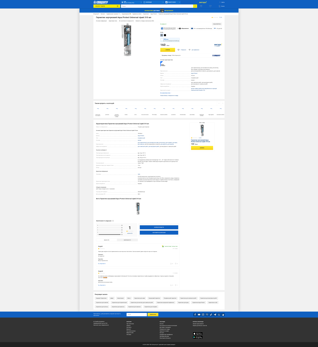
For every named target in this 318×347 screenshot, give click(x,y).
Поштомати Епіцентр (165, 338)
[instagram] (203, 314)
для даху (175, 142)
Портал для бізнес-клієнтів (200, 325)
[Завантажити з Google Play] (198, 337)
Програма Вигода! (164, 336)
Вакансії (129, 329)
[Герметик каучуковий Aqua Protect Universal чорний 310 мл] (165, 35)
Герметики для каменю (134, 306)
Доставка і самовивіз (165, 327)
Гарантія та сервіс (164, 331)
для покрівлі (169, 142)
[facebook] (195, 314)
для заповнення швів (152, 142)
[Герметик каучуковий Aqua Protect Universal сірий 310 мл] (161, 35)
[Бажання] (210, 6)
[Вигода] (203, 2)
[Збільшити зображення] (155, 25)
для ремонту (164, 144)
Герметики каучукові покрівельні (165, 302)
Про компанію (130, 323)
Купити (168, 49)
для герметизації (142, 142)
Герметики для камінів (102, 302)
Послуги (162, 332)
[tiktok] (211, 314)
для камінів (171, 144)
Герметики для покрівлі (151, 306)
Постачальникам (131, 331)
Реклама (129, 334)
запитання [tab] (126, 240)
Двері (111, 298)
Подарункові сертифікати (166, 334)
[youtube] (199, 314)
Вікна (129, 298)
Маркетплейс (130, 332)
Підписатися (153, 314)
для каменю (141, 144)
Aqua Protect (194, 73)
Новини (129, 325)
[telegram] (215, 314)
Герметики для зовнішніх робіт (188, 298)
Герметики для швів (139, 298)
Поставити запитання (159, 232)
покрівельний (141, 138)
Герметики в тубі (213, 302)
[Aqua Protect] (164, 63)
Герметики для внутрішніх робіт (208, 298)
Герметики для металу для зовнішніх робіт (142, 302)
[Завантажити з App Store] (198, 333)
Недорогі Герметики (101, 298)
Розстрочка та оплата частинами (168, 325)
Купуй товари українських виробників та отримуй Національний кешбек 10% (204, 89)
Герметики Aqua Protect (198, 302)
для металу (162, 142)
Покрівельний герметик (170, 298)
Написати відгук (159, 227)
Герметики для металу (102, 306)
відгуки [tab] (106, 240)
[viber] (207, 314)
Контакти (129, 327)
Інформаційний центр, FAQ (100, 323)
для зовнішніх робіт (143, 146)
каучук (139, 140)
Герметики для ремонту (118, 306)
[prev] (219, 103)
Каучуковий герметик (154, 298)
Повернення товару (165, 329)
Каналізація (120, 298)
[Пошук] (195, 6)
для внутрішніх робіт (154, 146)
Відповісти (103, 263)
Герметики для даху (183, 302)
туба (139, 174)
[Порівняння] (201, 6)
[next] (223, 103)
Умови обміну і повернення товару (169, 95)
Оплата (161, 323)
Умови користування (198, 323)
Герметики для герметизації (119, 302)
